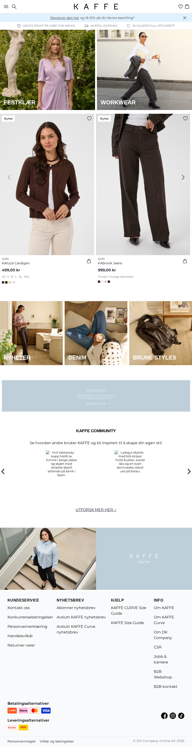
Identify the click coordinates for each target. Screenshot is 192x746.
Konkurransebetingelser (30, 617)
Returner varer (21, 645)
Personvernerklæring (27, 626)
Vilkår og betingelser (57, 741)
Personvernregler (21, 741)
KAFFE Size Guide (127, 623)
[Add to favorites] (89, 118)
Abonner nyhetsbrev (76, 608)
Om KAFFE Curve (164, 620)
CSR (158, 647)
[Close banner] (184, 17)
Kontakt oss (18, 608)
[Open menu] (5, 6)
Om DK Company (163, 635)
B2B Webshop (163, 674)
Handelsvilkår (20, 636)
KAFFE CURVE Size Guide (128, 611)
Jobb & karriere (161, 659)
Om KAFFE (164, 608)
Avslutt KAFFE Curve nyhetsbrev (76, 629)
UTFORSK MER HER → (96, 509)
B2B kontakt (165, 686)
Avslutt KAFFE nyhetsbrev (81, 617)
